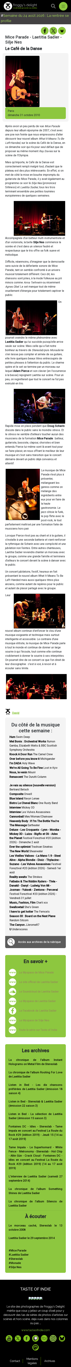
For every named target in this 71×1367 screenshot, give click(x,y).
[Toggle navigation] (63, 6)
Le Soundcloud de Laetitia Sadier (39, 991)
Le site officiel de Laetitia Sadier (38, 982)
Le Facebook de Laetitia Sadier (38, 1010)
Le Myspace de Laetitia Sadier (37, 1001)
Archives (49, 1361)
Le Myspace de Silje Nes (34, 1020)
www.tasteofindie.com (35, 1330)
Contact (15, 1361)
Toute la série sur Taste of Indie (38, 1030)
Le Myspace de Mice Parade (36, 972)
